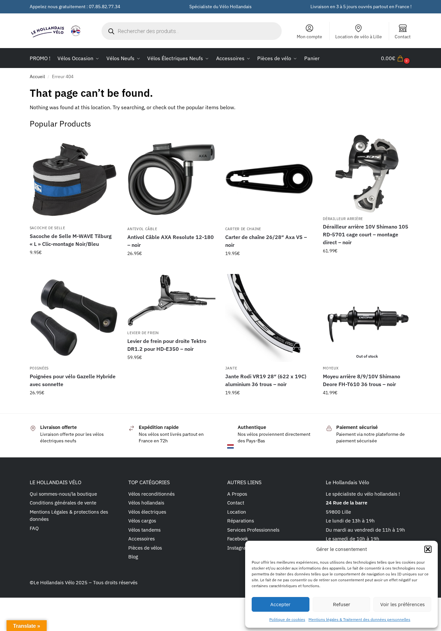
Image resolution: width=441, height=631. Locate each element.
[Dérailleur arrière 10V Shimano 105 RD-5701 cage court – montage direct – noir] (367, 174)
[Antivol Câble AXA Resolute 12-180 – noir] (171, 179)
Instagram (238, 548)
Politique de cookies (287, 619)
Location (236, 512)
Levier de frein (143, 333)
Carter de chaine (243, 229)
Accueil (37, 76)
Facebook (237, 539)
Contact (403, 37)
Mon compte (309, 37)
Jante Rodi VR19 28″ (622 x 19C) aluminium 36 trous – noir (265, 380)
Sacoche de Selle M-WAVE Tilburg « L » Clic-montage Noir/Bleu (71, 240)
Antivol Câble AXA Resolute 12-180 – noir (170, 241)
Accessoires (141, 539)
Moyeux (331, 368)
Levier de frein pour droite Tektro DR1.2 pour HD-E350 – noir (166, 345)
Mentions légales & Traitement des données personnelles (359, 619)
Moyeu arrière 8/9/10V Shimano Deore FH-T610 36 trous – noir (361, 380)
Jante (231, 368)
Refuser (341, 604)
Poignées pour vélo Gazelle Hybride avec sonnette (73, 380)
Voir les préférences (402, 604)
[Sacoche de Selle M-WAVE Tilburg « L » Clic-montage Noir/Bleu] (74, 178)
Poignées (39, 368)
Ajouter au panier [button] (73, 266)
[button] (428, 549)
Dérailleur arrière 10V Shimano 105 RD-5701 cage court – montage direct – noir (365, 234)
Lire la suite (367, 407)
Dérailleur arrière (343, 218)
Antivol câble (142, 229)
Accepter (280, 604)
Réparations (240, 521)
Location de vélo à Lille (358, 37)
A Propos (237, 494)
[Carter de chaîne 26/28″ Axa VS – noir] (269, 179)
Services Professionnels (253, 530)
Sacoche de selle (47, 228)
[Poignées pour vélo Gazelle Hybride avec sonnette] (74, 318)
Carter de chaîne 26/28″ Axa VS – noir (266, 241)
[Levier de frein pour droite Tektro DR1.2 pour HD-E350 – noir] (171, 300)
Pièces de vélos (145, 548)
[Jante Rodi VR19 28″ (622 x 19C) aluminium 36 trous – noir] (269, 318)
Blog (133, 557)
